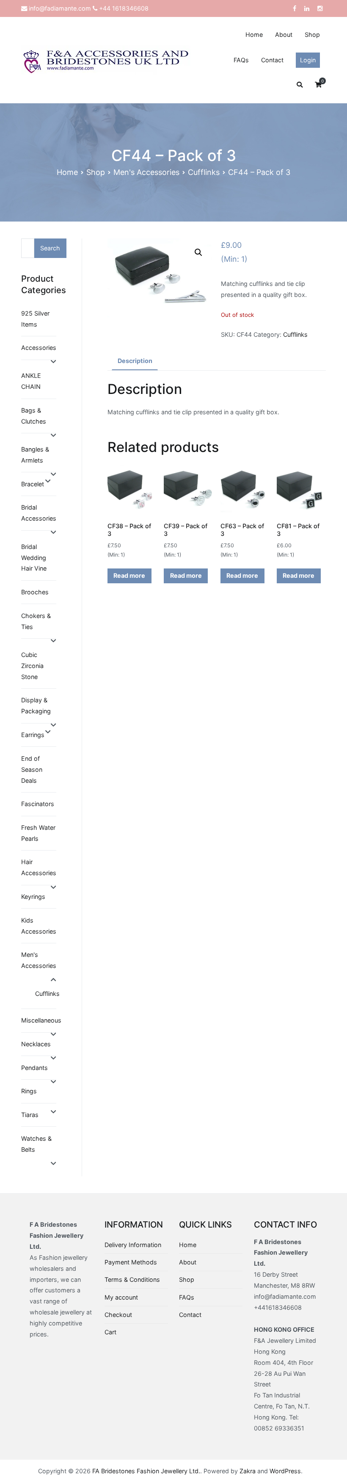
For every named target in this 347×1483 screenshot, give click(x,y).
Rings (29, 1091)
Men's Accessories (146, 172)
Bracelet (32, 484)
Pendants (34, 1067)
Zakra (248, 1471)
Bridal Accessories (38, 513)
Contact (272, 60)
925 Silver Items (35, 319)
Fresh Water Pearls (38, 833)
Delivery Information (133, 1244)
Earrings (32, 734)
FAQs (241, 60)
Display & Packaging (36, 705)
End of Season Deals (31, 769)
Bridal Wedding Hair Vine (34, 557)
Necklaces (36, 1044)
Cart (110, 1332)
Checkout (118, 1314)
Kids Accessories (38, 926)
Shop (312, 34)
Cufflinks (204, 172)
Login (308, 60)
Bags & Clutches (33, 416)
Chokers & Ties (36, 621)
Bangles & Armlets (35, 455)
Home (254, 34)
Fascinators (37, 803)
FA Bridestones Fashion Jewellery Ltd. (146, 1471)
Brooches (35, 592)
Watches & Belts (36, 1144)
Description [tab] (135, 360)
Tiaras (30, 1114)
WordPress (285, 1471)
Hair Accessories (38, 867)
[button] (198, 252)
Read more (129, 575)
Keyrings (33, 896)
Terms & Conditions (132, 1279)
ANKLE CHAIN (31, 381)
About (283, 34)
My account (121, 1297)
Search (50, 248)
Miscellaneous (41, 1020)
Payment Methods (131, 1262)
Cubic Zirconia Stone (32, 665)
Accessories (38, 347)
